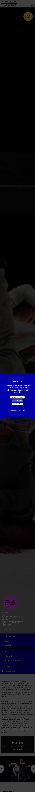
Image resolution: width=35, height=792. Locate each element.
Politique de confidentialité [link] (17, 410)
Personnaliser (17, 404)
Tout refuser (17, 400)
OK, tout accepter (17, 397)
